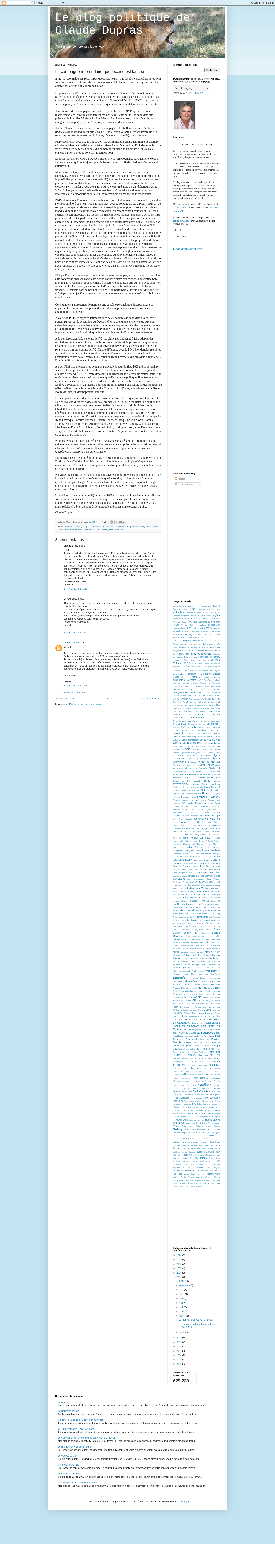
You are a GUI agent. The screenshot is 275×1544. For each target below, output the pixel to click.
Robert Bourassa (195, 1110)
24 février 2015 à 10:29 (75, 588)
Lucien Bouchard (121, 526)
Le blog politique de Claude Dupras (122, 24)
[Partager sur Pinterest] (124, 522)
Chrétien (184, 699)
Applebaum (197, 628)
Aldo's (208, 616)
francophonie (214, 800)
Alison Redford (179, 619)
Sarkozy (178, 1129)
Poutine (207, 1071)
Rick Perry (210, 1107)
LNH (201, 926)
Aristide (199, 631)
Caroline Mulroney (190, 683)
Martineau (177, 955)
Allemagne (192, 618)
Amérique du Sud (206, 622)
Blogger (216, 654)
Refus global (214, 1095)
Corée (183, 727)
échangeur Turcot (198, 753)
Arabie (213, 628)
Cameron (215, 666)
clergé (207, 702)
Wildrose (216, 1180)
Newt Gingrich (186, 991)
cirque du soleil (212, 699)
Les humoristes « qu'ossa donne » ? (76, 1447)
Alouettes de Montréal (209, 619)
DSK (187, 749)
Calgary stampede (194, 666)
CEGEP (198, 686)
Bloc (187, 654)
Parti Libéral (192, 1023)
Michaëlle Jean (199, 968)
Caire (183, 666)
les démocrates (201, 917)
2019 (179, 1259)
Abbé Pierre (178, 606)
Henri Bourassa (212, 832)
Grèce (217, 822)
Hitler (210, 835)
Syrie (217, 1148)
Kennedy (191, 891)
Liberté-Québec (191, 926)
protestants (199, 1081)
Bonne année (190, 657)
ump (207, 1164)
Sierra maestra (201, 1136)
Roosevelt (193, 1117)
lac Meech (215, 901)
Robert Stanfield (212, 1110)
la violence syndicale (199, 901)
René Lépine (196, 1098)
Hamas (191, 828)
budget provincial (212, 663)
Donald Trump (213, 743)
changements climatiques (187, 692)
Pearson (216, 1042)
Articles (181, 479)
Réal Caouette (193, 1095)
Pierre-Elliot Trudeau (73, 530)
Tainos (184, 1152)
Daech (210, 733)
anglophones (214, 625)
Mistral (201, 971)
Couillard (216, 727)
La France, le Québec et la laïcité (195, 1319)
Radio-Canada (200, 1091)
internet (208, 853)
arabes (205, 628)
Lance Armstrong (204, 904)
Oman (211, 997)
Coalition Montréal (203, 705)
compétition (215, 718)
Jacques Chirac (202, 860)
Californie (207, 666)
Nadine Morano (202, 985)
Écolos (217, 752)
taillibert (176, 1152)
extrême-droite (180, 784)
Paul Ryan (205, 1039)
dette (184, 743)
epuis (176, 210)
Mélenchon (178, 965)
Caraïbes (208, 680)
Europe (215, 777)
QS (187, 1085)
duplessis (207, 749)
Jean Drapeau (207, 866)
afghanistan (179, 612)
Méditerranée (214, 961)
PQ (97, 530)
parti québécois (206, 1032)
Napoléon (215, 984)
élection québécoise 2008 (185, 768)
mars (182, 1311)
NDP (200, 987)
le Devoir (203, 910)
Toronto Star (214, 1158)
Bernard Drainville (73, 526)
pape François (206, 1013)
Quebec (193, 1085)
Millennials (186, 971)
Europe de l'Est (181, 781)
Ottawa (207, 1009)
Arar (218, 628)
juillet (182, 1294)
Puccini (217, 1081)
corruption (193, 727)
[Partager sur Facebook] (120, 522)
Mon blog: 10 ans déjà (69, 1473)
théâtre (201, 1155)
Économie (178, 755)
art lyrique (209, 634)
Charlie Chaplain (212, 693)
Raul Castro (214, 1091)
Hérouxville (177, 835)
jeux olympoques (195, 879)
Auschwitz (206, 638)
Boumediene (189, 660)
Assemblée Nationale (186, 637)
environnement (180, 774)
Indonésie (177, 854)
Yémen (189, 1183)
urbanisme (178, 1171)
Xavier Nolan (179, 1183)
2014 (179, 1337)
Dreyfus (203, 746)
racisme (188, 1091)
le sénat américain (199, 914)
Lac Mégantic (179, 904)
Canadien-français (210, 673)
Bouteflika (201, 660)
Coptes (176, 727)
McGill (176, 961)
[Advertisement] (201, 283)
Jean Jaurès (188, 869)
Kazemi (182, 892)
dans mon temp (189, 737)
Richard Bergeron (182, 1107)
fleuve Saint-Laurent (190, 790)
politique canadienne (188, 1061)
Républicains (180, 1101)
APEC (188, 628)
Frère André (188, 803)
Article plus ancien (151, 698)
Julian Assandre (207, 885)
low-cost (205, 933)
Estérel (196, 778)
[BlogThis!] (113, 522)
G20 (200, 806)
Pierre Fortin (185, 1052)
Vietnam (210, 1174)
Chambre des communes (203, 689)
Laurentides (178, 907)
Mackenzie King (181, 939)
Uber (201, 1164)
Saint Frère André (204, 1123)
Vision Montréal (195, 1177)
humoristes (178, 847)
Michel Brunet (213, 968)
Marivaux (216, 949)
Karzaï (176, 892)
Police (184, 1058)
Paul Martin (192, 1039)
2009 (179, 1359)
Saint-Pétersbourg (204, 1126)
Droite (211, 746)
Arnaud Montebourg (182, 634)
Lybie (217, 936)
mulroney (215, 981)
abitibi (204, 606)
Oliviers (205, 997)
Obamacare (178, 997)
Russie (208, 1120)
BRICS (187, 663)
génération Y (179, 813)
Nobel (201, 991)
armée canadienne (211, 631)
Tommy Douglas (180, 1158)
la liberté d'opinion (195, 894)
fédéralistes (214, 784)
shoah (190, 1136)
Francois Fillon (188, 797)
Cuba (204, 733)
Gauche (207, 806)
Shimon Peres (179, 1136)
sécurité (176, 1132)
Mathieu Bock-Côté (192, 955)
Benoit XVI (215, 647)
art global (198, 634)
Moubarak (177, 981)
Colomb (188, 708)
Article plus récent (65, 698)
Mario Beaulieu (204, 949)
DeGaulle (183, 740)
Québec (103, 530)
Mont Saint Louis (199, 974)
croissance (191, 733)
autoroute (177, 641)
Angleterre (201, 625)
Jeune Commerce (206, 876)
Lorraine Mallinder (181, 929)
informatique (188, 854)
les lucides (192, 920)
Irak (181, 857)
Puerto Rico (178, 1085)
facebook (194, 784)
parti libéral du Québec (140, 526)
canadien (192, 674)
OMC (181, 1000)
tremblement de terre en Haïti (205, 1161)
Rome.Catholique (212, 1113)
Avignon (187, 640)
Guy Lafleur (204, 825)
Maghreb (196, 939)
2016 (179, 1273)
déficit (175, 740)
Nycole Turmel (205, 994)
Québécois (178, 1091)
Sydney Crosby (207, 1149)
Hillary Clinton (200, 835)
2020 (179, 1255)
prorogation (188, 1081)
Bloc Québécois (201, 653)
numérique (193, 994)
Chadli (205, 686)
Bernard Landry (212, 650)
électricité (203, 768)
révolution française (182, 1104)
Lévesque (209, 923)
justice (190, 888)
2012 (179, 1346)
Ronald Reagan (180, 1117)
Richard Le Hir (198, 1107)
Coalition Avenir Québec (184, 705)
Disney (203, 743)
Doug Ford (184, 746)
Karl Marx (215, 888)
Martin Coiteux (196, 952)
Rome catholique (195, 1113)
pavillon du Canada (201, 1043)
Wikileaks (199, 1180)
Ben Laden (195, 647)
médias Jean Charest (193, 961)
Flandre (176, 790)
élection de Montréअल (184, 765)
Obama (216, 994)
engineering (215, 771)
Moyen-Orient (192, 981)
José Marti (177, 885)
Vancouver (215, 1171)
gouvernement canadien (207, 818)
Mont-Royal (215, 974)
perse (188, 1046)
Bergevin (177, 651)
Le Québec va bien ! (68, 1455)
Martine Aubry (212, 952)
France (206, 793)
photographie (189, 1049)
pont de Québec (182, 1071)
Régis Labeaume (181, 1098)
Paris (184, 1016)
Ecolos (210, 752)
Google (188, 819)
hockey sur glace (200, 838)
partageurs (177, 1020)
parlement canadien (210, 1016)
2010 (179, 1355)
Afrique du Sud (201, 612)
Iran (186, 856)
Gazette (192, 810)
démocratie (206, 739)
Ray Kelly (177, 1095)
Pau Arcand (209, 1036)
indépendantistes (211, 850)
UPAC (208, 1167)
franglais (176, 803)
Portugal (198, 1071)
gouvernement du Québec (189, 821)
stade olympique (201, 1142)
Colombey (196, 708)
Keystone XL (201, 891)
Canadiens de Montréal (186, 677)
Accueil (108, 698)
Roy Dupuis (214, 1117)
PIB (197, 1049)
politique (192, 1058)
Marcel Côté (202, 945)
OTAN (200, 1010)
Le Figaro (212, 910)
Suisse (197, 1149)
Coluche (187, 711)
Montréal (180, 978)
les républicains (207, 920)
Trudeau (177, 1164)
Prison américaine (181, 1078)
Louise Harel (191, 932)
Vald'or (200, 1171)
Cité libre (177, 702)
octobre (183, 1281)
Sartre (187, 1129)
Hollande (216, 838)
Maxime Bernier (212, 958)
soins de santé (187, 1138)
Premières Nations (196, 1075)
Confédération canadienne (185, 721)
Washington (184, 1180)
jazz (196, 863)
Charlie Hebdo (179, 696)
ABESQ (197, 606)
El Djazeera (190, 762)
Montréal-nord (199, 978)
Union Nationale (195, 1167)
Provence (209, 1081)
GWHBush (178, 828)
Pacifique (216, 1010)
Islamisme (195, 856)
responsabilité (195, 1101)
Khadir (211, 891)
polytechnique (196, 1068)
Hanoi (198, 829)
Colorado (177, 711)
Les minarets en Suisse (70, 1402)
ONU (195, 1000)
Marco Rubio (214, 946)
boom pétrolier (205, 657)
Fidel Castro (204, 787)
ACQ (210, 606)
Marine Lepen (189, 949)
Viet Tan (201, 1174)
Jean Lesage (201, 870)
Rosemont (203, 1117)
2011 (179, 1351)
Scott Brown (213, 1129)
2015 (179, 1277)
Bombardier (178, 657)
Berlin (184, 651)
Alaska (193, 616)
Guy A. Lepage (188, 825)
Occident (188, 997)
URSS (186, 1171)
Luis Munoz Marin (196, 936)
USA (192, 1170)
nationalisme (191, 988)
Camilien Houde (180, 671)
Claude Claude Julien (193, 702)
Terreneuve (186, 1155)
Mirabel (194, 971)
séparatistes (204, 1132)
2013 (179, 1342)
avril (181, 1307)
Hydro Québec (194, 847)
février (182, 1316)
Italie (175, 860)
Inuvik (175, 857)
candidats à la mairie (184, 680)
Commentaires (185, 484)
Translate (198, 93)
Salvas (217, 1126)
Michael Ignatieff (182, 967)
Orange (208, 1000)
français (197, 794)
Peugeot (205, 1046)
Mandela (216, 939)
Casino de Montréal (210, 683)
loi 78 (217, 926)
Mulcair (204, 981)
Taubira (192, 1152)
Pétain (196, 1046)
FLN (203, 790)
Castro (176, 686)
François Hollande (208, 796)
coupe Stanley (180, 730)
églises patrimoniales (198, 759)
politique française (197, 1065)
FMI (208, 790)
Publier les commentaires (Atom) (85, 704)
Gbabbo (201, 810)
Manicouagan (179, 942)
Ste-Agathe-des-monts (199, 1145)
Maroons (184, 952)
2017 (179, 1268)
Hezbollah (188, 835)
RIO (184, 1110)
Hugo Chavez (212, 844)
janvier (183, 1332)
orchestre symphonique (197, 1004)
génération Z (194, 813)
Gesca (200, 816)
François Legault (198, 800)
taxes (199, 1152)
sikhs (211, 1136)
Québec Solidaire (211, 1089)
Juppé (183, 888)
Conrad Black (179, 724)
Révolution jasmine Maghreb (206, 1104)
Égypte (216, 758)
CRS (199, 733)
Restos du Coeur (211, 1101)
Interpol (216, 854)
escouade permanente (199, 774)
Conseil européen (196, 724)
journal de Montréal (191, 885)
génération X (213, 810)
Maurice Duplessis (184, 958)
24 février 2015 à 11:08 (75, 685)
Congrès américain (210, 721)
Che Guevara (213, 696)
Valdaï (206, 1171)
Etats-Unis (205, 778)
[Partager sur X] (117, 522)
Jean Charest (211, 862)
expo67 (208, 781)
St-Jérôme (187, 1142)
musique (176, 985)
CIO (202, 699)
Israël (217, 856)
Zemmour (198, 1186)
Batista (210, 644)
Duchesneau (196, 749)
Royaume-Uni (179, 1120)
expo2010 (196, 781)
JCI (200, 863)
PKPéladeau (89, 530)
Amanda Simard (180, 622)
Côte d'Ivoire (205, 727)
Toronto (203, 1158)
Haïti (186, 828)
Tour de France (180, 1161)
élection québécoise (209, 765)
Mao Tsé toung (206, 942)
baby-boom (198, 641)
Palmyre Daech (191, 1013)
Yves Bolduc (208, 1183)
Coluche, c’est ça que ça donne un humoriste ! (81, 1420)
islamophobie (207, 857)
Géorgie (207, 813)
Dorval (175, 746)
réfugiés (204, 1095)
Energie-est (198, 771)
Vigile (217, 1174)
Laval (186, 907)
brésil (210, 660)
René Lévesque (115, 530)
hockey (186, 838)
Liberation (177, 926)
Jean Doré (194, 866)
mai (181, 1302)
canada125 (178, 674)
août (181, 1289)
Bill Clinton (178, 654)
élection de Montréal (208, 762)
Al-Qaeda (185, 616)
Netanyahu (209, 988)
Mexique (196, 964)
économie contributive (198, 756)
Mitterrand (177, 974)
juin (181, 1298)
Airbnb (213, 612)
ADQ (192, 609)
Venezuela (177, 1174)
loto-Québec (198, 929)
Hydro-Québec (212, 847)
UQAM (217, 1168)
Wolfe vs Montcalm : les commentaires (77, 1482)
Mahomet (206, 939)
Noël (208, 991)
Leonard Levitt (185, 917)
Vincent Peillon (180, 1177)
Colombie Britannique (210, 708)
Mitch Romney (212, 971)
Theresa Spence (212, 1155)
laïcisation (190, 904)
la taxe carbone (212, 898)
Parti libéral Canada (209, 1023)
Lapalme (216, 904)
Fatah (204, 784)
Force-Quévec (187, 794)
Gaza (184, 809)
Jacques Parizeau (90, 526)
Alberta (201, 615)
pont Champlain (212, 1068)
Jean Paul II (214, 869)
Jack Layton (185, 860)
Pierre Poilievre (199, 1052)
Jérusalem (192, 876)
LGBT (217, 923)
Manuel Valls (192, 942)
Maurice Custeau (211, 955)
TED (218, 1152)
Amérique (193, 622)
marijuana (177, 949)
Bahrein (208, 641)
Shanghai (215, 1132)
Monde (187, 974)
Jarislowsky (188, 863)
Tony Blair (194, 1158)
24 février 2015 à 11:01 (75, 632)
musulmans (188, 984)
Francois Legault (181, 800)
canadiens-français (212, 677)
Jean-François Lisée (203, 872)
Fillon (213, 787)
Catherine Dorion (186, 686)
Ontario (188, 1000)
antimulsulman (179, 628)
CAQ (200, 680)
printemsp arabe (212, 1074)
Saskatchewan (198, 1129)
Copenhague (213, 724)
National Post (179, 988)
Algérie (216, 615)
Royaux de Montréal (195, 1120)
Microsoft (177, 971)
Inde (199, 850)
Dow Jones (195, 746)
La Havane (178, 894)
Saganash (190, 1123)
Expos (217, 781)
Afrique (190, 612)
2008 (179, 1364)
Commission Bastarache (207, 711)
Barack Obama (188, 643)
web (192, 1180)
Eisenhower (178, 762)
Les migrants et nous (68, 1411)
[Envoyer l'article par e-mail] (103, 522)
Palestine (178, 1013)
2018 (179, 1264)
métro (187, 965)
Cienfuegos (194, 699)
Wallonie (208, 1177)
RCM (184, 1094)
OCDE (197, 997)
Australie (216, 638)
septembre (184, 1285)
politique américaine (209, 1058)
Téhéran (176, 1155)
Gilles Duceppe (212, 815)
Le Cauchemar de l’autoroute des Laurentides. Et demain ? (88, 1438)
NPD (186, 994)
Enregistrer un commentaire (74, 692)
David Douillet (203, 737)
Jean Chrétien (106, 526)
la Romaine (199, 898)
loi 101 (208, 926)
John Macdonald (212, 882)
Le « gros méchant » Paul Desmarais (77, 1429)
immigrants (178, 850)
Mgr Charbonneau (211, 965)
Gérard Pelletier (190, 816)
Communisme (197, 717)
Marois (176, 952)
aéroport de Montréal (209, 609)
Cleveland (215, 702)
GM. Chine (178, 819)
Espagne (186, 777)
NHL (196, 991)
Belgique (185, 647)
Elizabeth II (214, 768)
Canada (194, 670)
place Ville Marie (206, 1055)
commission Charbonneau (188, 714)
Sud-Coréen (187, 1148)
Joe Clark (200, 882)
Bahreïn (216, 641)
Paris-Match (194, 1016)
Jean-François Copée (182, 873)
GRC (210, 822)
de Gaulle (215, 736)
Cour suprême (198, 730)
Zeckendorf (188, 1186)
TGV (195, 1155)
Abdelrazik (188, 606)
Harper (205, 828)
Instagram (199, 854)
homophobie (178, 841)
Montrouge (215, 978)
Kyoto (217, 891)
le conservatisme (190, 910)
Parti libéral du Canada (186, 1026)
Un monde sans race (68, 1464)
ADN (185, 609)
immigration (190, 850)
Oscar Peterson (190, 1010)
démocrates (193, 740)
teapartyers (209, 1152)
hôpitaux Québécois (193, 844)
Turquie (194, 1164)
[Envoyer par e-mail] (110, 522)
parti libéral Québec (193, 1029)
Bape (175, 644)
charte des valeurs (196, 696)
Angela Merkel (188, 625)
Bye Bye (177, 666)
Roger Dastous (180, 1114)
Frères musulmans (204, 803)
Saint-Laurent (188, 1126)
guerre (176, 825)
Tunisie (186, 1164)
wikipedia (208, 1180)
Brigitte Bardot (197, 663)
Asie (218, 634)
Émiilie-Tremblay (180, 771)
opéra (201, 1000)
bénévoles (205, 647)
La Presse (188, 897)
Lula (211, 936)
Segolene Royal (189, 1132)
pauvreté (187, 1042)
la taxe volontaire (181, 901)
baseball (202, 644)
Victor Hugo (189, 1174)
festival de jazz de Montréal (185, 787)
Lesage (200, 923)
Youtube (197, 1183)
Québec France (191, 1089)
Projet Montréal (200, 1078)
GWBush (216, 825)
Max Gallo (200, 958)
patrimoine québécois (193, 1036)
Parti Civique (190, 1019)
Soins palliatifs (202, 1139)
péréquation (178, 1046)
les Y (192, 923)
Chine (176, 699)
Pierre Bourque (207, 1049)
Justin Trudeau (202, 888)
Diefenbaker (193, 743)
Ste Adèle (185, 1145)
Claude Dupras (72, 642)
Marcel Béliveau (188, 946)
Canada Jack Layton (210, 671)
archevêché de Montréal (184, 631)
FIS (218, 787)
